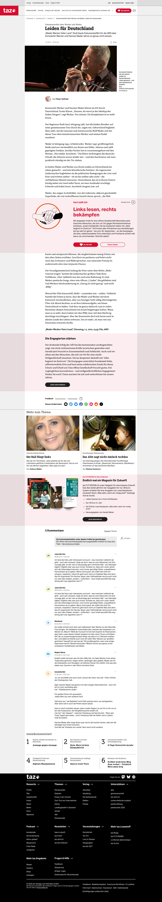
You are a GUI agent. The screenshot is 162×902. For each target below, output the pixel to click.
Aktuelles (86, 790)
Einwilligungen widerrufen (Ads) (95, 891)
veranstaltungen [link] (38, 3)
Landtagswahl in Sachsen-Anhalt (65, 809)
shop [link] (47, 3)
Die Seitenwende (89, 797)
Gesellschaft (40, 18)
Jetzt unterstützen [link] (57, 385)
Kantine (29, 868)
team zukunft (60, 832)
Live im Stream (89, 839)
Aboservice (59, 867)
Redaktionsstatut (99, 884)
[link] (31, 10)
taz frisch (58, 836)
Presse (85, 804)
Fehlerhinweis (73, 399)
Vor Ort (86, 836)
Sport (28, 804)
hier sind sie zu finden (70, 544)
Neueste (107, 531)
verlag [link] (28, 3)
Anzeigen (30, 875)
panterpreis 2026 (118, 807)
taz (33, 777)
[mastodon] (123, 778)
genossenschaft (117, 793)
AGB (115, 888)
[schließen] (133, 202)
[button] (134, 11)
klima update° (32, 839)
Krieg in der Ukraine (63, 797)
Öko (28, 793)
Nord (28, 811)
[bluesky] (128, 778)
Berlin (28, 807)
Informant (87, 888)
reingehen (30, 850)
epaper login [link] (129, 3)
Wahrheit (30, 814)
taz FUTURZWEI (117, 836)
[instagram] (134, 778)
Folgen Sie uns (115, 777)
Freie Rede (30, 846)
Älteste (114, 531)
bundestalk (31, 832)
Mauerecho (31, 843)
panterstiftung (117, 804)
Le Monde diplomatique (120, 840)
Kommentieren (60, 399)
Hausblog (87, 793)
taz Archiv (115, 843)
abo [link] (109, 3)
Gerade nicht (125, 202)
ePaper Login (60, 871)
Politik (29, 790)
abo (112, 790)
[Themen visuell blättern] (112, 10)
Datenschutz (97, 888)
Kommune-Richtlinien (116, 884)
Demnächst (87, 832)
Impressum (108, 888)
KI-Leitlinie (130, 884)
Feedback (59, 864)
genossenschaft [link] (118, 3)
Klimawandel (60, 790)
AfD (56, 814)
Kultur (28, 800)
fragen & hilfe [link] (55, 3)
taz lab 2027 (88, 846)
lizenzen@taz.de (42, 887)
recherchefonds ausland (121, 800)
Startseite (29, 18)
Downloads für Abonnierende (67, 874)
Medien (50, 18)
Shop (28, 871)
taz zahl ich (115, 797)
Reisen (29, 864)
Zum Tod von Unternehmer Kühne (65, 802)
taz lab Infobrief (61, 843)
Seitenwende (122, 888)
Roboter (58, 793)
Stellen (85, 800)
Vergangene (88, 843)
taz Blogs (114, 833)
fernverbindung (32, 836)
